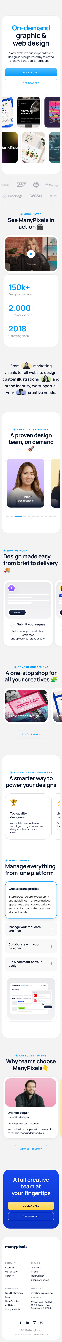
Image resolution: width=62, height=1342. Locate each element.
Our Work (36, 1267)
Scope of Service (40, 1280)
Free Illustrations (14, 1293)
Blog (7, 1297)
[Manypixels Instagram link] (34, 1322)
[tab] (31, 899)
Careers (9, 1276)
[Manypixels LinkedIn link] (27, 1322)
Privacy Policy (41, 1334)
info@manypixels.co (42, 1293)
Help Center (37, 1276)
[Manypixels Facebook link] (20, 1322)
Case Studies (12, 1301)
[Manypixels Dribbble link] (41, 1322)
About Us (10, 1267)
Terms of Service (22, 1334)
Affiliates (10, 1305)
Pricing (34, 1271)
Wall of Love (11, 1271)
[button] (7, 516)
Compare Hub (12, 1309)
